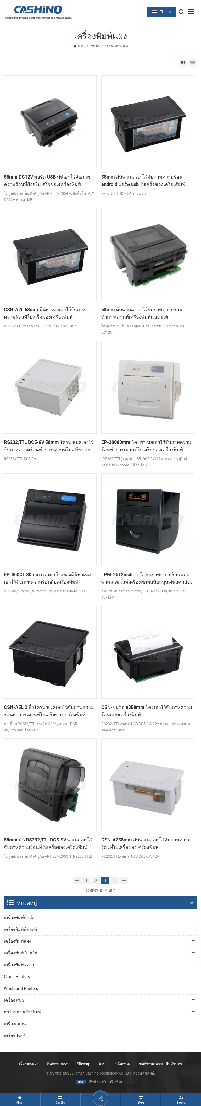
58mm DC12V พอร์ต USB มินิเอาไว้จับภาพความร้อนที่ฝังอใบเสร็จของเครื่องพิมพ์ (47, 180)
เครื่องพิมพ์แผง (17, 941)
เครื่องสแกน (15, 1023)
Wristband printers (21, 988)
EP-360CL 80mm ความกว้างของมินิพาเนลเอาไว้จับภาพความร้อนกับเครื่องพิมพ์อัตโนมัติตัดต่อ (47, 578)
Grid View (183, 63)
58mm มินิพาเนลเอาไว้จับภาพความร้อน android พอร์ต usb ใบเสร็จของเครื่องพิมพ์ (143, 180)
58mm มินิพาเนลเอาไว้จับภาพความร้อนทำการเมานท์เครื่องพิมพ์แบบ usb (141, 313)
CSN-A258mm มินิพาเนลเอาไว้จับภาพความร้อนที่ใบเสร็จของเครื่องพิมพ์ (146, 843)
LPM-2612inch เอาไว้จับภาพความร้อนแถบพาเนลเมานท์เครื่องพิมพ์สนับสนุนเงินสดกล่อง (146, 578)
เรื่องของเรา (28, 1064)
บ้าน (81, 46)
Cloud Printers (17, 976)
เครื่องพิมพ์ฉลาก (19, 964)
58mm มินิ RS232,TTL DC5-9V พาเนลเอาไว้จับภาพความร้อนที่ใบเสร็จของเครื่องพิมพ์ (48, 843)
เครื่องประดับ (16, 1035)
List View (193, 63)
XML (103, 1064)
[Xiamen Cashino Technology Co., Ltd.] (38, 12)
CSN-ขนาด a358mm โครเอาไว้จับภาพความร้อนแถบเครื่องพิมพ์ (146, 710)
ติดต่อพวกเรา (57, 1064)
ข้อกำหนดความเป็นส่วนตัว (160, 1064)
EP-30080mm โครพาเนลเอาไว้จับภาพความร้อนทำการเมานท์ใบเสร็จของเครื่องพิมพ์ (146, 445)
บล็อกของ (123, 1064)
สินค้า (95, 46)
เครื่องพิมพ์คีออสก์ (20, 929)
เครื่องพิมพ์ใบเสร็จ (20, 953)
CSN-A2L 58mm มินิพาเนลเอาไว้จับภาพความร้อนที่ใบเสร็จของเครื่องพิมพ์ (45, 313)
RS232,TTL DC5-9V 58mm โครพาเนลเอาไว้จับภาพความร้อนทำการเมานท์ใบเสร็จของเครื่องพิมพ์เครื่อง (49, 446)
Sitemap (83, 1064)
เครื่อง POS (14, 1000)
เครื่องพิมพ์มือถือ (19, 917)
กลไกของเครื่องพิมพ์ (22, 1012)
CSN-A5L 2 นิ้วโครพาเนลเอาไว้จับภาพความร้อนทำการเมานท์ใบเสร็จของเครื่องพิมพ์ (49, 710)
